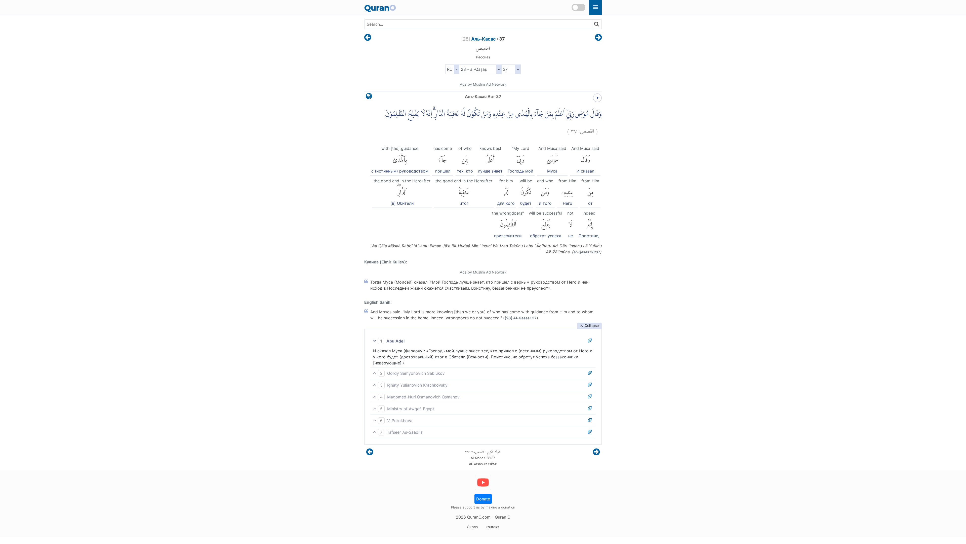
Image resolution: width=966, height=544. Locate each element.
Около (472, 527)
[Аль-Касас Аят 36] (367, 37)
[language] (369, 97)
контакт (492, 527)
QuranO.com (479, 517)
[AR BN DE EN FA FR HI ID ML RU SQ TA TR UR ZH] (452, 69)
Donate (483, 498)
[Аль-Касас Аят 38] (598, 37)
